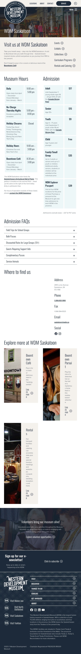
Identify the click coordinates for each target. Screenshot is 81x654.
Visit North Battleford (18, 608)
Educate (34, 593)
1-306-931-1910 (60, 300)
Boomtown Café (10, 65)
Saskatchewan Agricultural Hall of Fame (19, 179)
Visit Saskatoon (16, 615)
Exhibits (57, 48)
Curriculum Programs (63, 59)
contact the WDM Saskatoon (20, 193)
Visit (33, 578)
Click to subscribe (51, 561)
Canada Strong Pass (53, 131)
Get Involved (36, 598)
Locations (33, 3)
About (42, 3)
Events (57, 42)
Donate (63, 3)
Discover (35, 583)
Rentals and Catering (63, 65)
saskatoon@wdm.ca (61, 322)
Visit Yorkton (15, 623)
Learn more (27, 393)
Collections (59, 54)
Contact (50, 3)
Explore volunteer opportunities (39, 536)
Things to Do (36, 588)
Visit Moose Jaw (16, 600)
